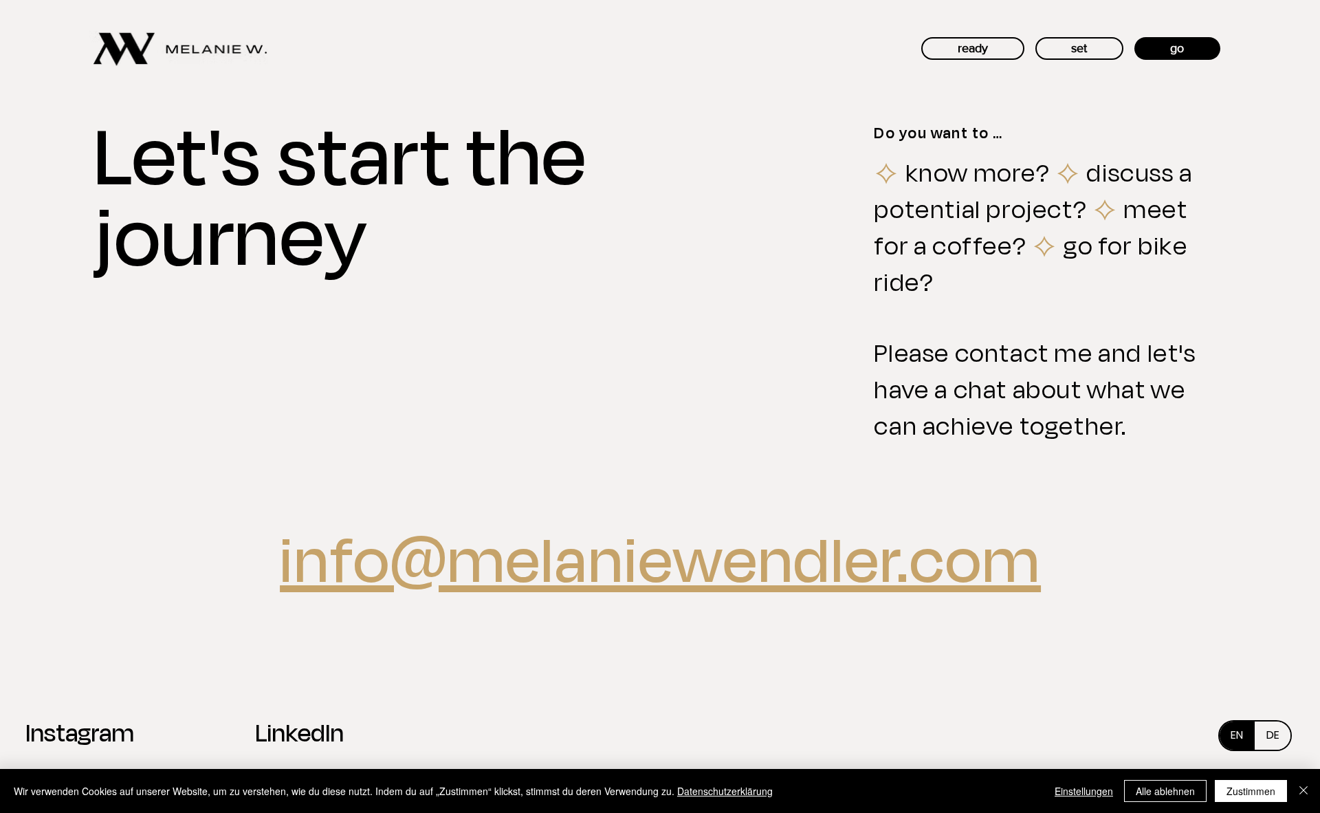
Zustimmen (1250, 791)
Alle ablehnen (1165, 791)
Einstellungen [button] (1084, 791)
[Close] (1303, 791)
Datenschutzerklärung (725, 791)
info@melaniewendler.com (660, 557)
